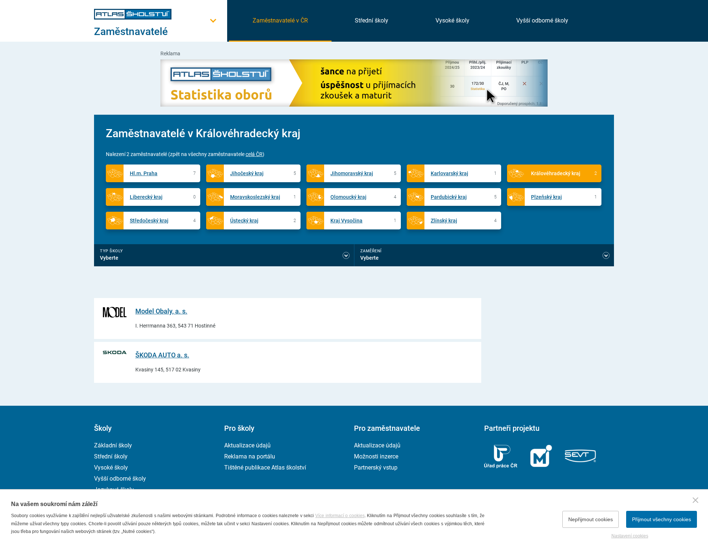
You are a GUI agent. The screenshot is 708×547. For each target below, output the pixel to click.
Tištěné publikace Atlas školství (265, 467)
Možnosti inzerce (376, 456)
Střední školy (371, 20)
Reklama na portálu (249, 456)
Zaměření (371, 251)
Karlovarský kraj (449, 173)
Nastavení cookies (629, 536)
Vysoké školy (452, 20)
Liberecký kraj (146, 197)
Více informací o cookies (340, 515)
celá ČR (254, 154)
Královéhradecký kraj (555, 173)
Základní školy (113, 445)
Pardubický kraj (449, 197)
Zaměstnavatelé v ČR (280, 20)
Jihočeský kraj (247, 173)
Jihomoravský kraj (351, 173)
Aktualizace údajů (247, 445)
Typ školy (111, 251)
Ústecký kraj (244, 221)
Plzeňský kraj (546, 197)
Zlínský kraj (444, 221)
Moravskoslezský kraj (255, 197)
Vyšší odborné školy (542, 20)
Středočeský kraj (149, 221)
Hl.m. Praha (143, 173)
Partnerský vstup (376, 467)
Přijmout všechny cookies (661, 519)
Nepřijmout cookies (590, 519)
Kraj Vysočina (346, 221)
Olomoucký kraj (348, 197)
